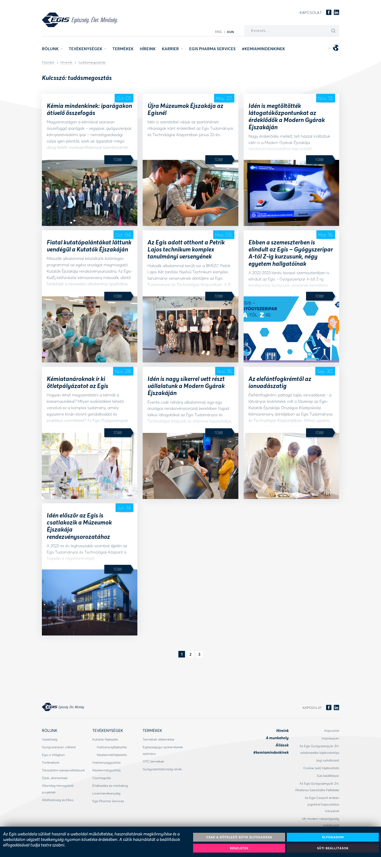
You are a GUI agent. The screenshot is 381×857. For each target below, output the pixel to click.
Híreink (148, 48)
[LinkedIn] (336, 13)
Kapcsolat (311, 12)
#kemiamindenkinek (263, 48)
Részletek (239, 848)
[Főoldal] (80, 20)
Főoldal (48, 62)
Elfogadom (333, 837)
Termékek (123, 48)
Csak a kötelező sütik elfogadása (239, 837)
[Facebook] (328, 13)
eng (218, 31)
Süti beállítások (333, 848)
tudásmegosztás (92, 62)
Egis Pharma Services (212, 48)
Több (117, 159)
